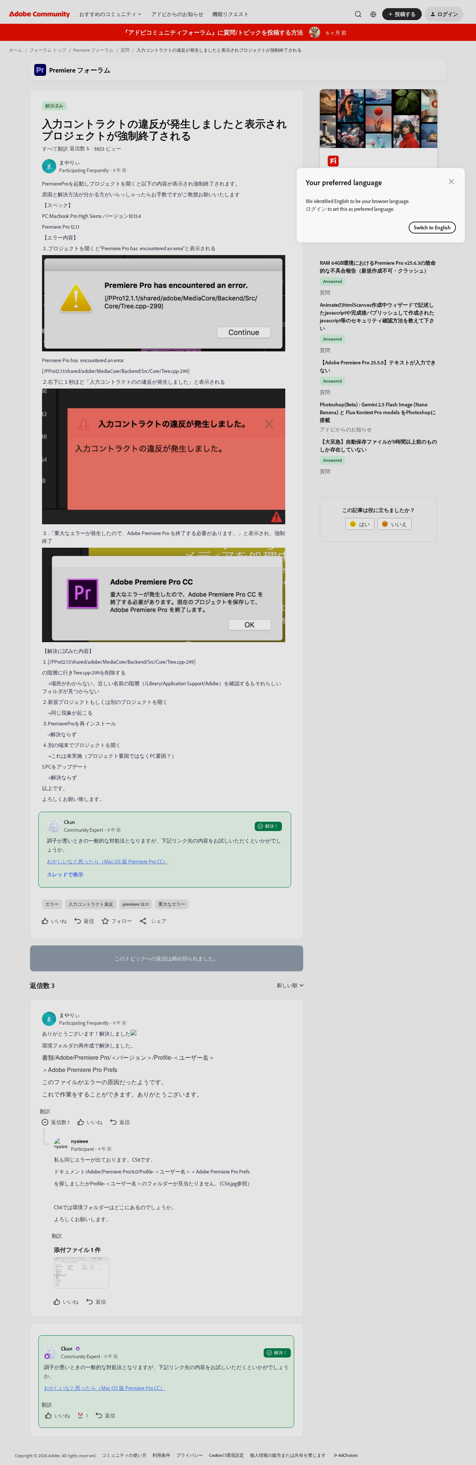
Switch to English (432, 227)
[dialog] (381, 205)
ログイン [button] (316, 209)
